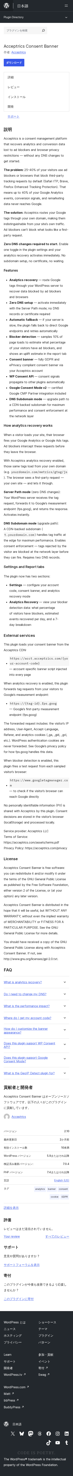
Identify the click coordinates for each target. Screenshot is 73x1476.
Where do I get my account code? (27, 1018)
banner (52, 1189)
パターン (44, 1342)
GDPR (64, 1196)
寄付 (43, 1368)
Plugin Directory (14, 17)
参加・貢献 (45, 1354)
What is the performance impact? (27, 1006)
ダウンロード (14, 62)
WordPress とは (15, 1322)
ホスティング (13, 1335)
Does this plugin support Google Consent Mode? (26, 1059)
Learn (7, 1354)
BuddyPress (14, 1407)
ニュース (10, 1329)
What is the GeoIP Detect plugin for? (29, 1073)
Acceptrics (18, 52)
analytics (40, 1189)
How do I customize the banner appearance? (26, 1030)
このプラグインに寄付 (19, 1299)
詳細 (11, 77)
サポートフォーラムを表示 (22, 1265)
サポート (13, 116)
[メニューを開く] (67, 5)
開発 (11, 106)
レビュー (14, 87)
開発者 (8, 1368)
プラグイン (45, 1335)
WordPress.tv (15, 1375)
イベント (44, 1361)
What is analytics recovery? (23, 982)
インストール (17, 97)
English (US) (61, 1180)
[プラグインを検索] (43, 30)
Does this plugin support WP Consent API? (29, 1045)
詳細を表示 (11, 1208)
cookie (54, 1196)
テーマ (42, 1329)
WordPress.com (16, 1387)
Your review (12, 1236)
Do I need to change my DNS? (25, 994)
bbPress (11, 1400)
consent (63, 1189)
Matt (9, 1394)
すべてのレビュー (57, 1236)
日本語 (17, 1424)
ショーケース (47, 1322)
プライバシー (13, 1342)
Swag (44, 1375)
